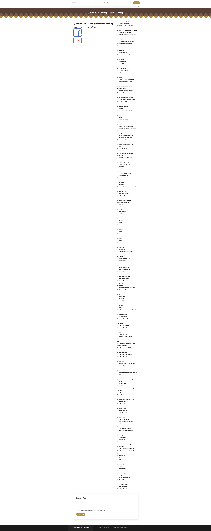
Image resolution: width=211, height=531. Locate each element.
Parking (120, 307)
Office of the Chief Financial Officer (127, 274)
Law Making (121, 182)
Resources (121, 374)
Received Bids (122, 365)
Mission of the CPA (123, 249)
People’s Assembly (123, 314)
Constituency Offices (124, 101)
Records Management (124, 367)
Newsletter (121, 262)
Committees (121, 83)
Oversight (121, 303)
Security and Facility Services (126, 406)
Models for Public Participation (126, 251)
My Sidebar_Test (122, 256)
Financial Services (123, 124)
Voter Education (122, 468)
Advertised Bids (122, 57)
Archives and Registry (124, 70)
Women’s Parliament (123, 479)
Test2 (120, 459)
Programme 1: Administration (125, 336)
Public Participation (123, 350)
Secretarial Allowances (124, 394)
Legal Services (122, 191)
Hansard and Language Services (126, 144)
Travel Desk (121, 464)
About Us (121, 45)
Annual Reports (122, 68)
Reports (120, 370)
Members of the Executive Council (127, 245)
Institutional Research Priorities (126, 159)
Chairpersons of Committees (125, 81)
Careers (120, 77)
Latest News (121, 180)
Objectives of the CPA (124, 267)
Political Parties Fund (124, 325)
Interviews (121, 168)
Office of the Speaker (124, 280)
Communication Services (125, 95)
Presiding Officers (123, 334)
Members (121, 240)
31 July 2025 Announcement (125, 39)
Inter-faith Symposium (124, 162)
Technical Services (123, 455)
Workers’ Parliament (123, 484)
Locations (121, 204)
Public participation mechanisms (126, 356)
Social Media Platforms (124, 419)
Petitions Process (123, 316)
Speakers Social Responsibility (126, 430)
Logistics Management (124, 206)
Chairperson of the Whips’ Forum (126, 79)
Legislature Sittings (123, 195)
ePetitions (121, 113)
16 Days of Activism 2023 (124, 23)
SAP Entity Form (122, 383)
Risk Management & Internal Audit (127, 376)
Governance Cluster (123, 139)
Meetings (121, 213)
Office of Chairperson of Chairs (126, 271)
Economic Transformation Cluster (127, 110)
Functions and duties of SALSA (126, 126)
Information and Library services (126, 157)
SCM (120, 392)
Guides (120, 142)
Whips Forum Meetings (124, 477)
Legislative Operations (124, 193)
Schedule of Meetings (124, 385)
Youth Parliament (123, 486)
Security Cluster (122, 408)
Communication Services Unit (126, 97)
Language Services (123, 177)
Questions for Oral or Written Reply (127, 363)
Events (120, 117)
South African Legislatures (125, 428)
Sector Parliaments (123, 401)
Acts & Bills (121, 50)
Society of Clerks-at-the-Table (126, 423)
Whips (120, 475)
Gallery (120, 133)
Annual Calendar (122, 63)
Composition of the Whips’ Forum (127, 99)
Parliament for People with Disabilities (128, 309)
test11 (120, 457)
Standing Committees (124, 435)
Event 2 (120, 115)
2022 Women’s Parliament (125, 32)
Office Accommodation (124, 269)
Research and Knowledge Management (128, 372)
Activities (121, 48)
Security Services (123, 410)
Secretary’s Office (123, 397)
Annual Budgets (122, 61)
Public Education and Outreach (126, 347)
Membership (122, 247)
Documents (121, 108)
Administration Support (124, 54)
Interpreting (121, 166)
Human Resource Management (126, 151)
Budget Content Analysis (124, 74)
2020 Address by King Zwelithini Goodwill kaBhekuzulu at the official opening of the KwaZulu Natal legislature (127, 28)
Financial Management (124, 121)
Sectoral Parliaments (123, 403)
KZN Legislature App (123, 175)
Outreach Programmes (124, 300)
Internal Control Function (125, 164)
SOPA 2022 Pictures (123, 426)
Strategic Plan (122, 439)
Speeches (121, 432)
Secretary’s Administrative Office (126, 399)
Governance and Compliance (125, 137)
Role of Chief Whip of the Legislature (127, 379)
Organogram (122, 296)
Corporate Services (123, 106)
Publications (121, 361)
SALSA (120, 381)
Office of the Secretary (124, 278)
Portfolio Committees (124, 327)
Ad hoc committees (123, 52)
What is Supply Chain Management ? (127, 473)
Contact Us (121, 104)
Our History (121, 298)
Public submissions (123, 359)
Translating (121, 461)
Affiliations (121, 59)
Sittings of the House (124, 414)
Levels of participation (124, 198)
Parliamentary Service (124, 312)
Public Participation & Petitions (126, 354)
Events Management (123, 119)
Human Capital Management (125, 148)
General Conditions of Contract (126, 135)
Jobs (120, 171)
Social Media (122, 417)
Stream (120, 441)
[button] (136, 2)
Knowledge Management (125, 173)
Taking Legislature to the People (126, 448)
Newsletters (121, 265)
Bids (120, 72)
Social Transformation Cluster (126, 421)
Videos (120, 466)
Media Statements (123, 211)
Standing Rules (122, 437)
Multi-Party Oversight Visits (125, 253)
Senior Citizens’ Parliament (125, 412)
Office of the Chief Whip (124, 276)
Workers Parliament (123, 482)
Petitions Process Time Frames (126, 318)
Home (120, 146)
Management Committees (125, 209)
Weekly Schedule (123, 470)
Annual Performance (123, 65)
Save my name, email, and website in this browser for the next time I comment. (92, 510)
